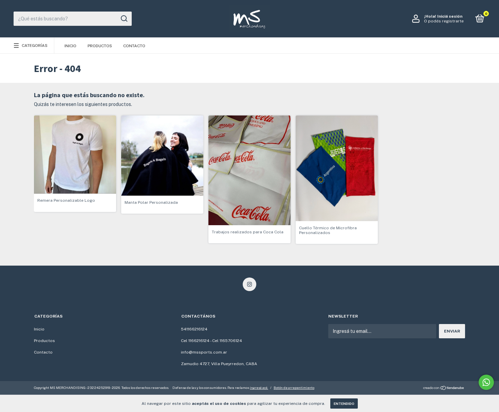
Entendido (344, 403)
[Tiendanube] (444, 388)
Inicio (70, 45)
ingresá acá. (259, 388)
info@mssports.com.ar (204, 352)
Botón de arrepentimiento (294, 388)
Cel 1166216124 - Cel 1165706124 (211, 340)
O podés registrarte (444, 21)
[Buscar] (123, 19)
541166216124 (194, 329)
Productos (100, 45)
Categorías (35, 45)
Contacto (134, 45)
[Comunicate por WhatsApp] (486, 382)
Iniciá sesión (449, 16)
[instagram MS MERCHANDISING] (249, 284)
